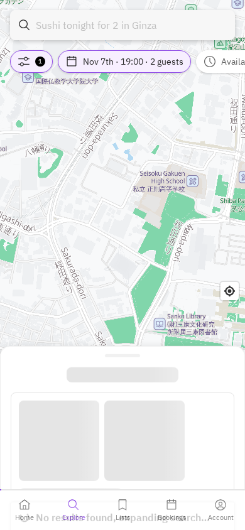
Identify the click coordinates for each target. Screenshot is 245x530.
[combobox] (122, 25)
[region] (122, 265)
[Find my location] (229, 291)
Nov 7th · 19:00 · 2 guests (133, 61)
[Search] (24, 25)
